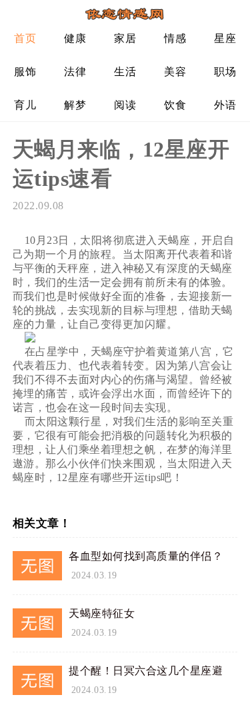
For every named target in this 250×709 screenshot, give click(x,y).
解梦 (75, 105)
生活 (125, 71)
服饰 (25, 71)
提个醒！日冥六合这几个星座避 (146, 670)
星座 (225, 38)
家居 (125, 38)
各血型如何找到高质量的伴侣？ (146, 556)
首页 (25, 38)
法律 (75, 71)
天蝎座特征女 (102, 613)
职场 (225, 71)
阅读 (125, 105)
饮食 (175, 105)
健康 (75, 38)
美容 (175, 71)
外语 (225, 105)
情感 (175, 38)
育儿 (25, 105)
